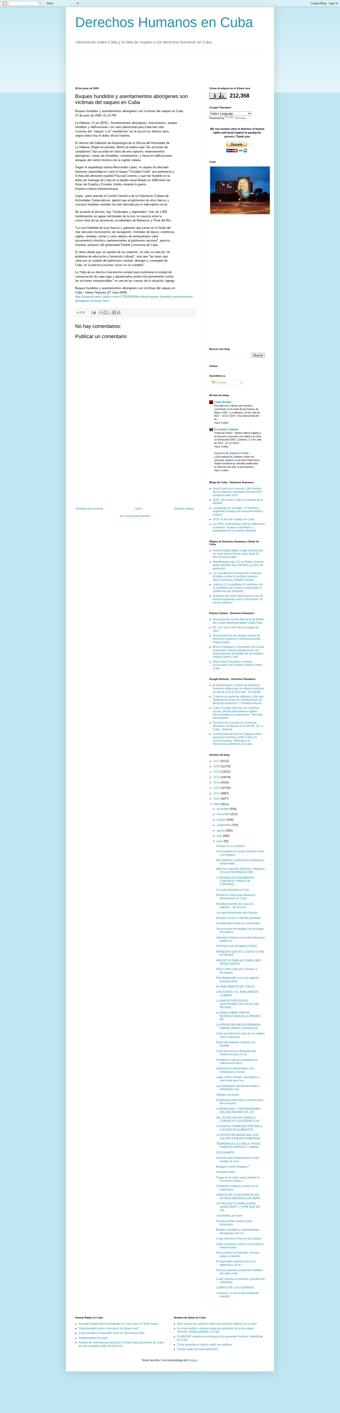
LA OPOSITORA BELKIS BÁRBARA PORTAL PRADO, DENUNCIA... (238, 1026)
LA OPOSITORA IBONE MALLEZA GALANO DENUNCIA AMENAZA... (239, 1136)
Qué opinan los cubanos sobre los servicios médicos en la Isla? (217, 1323)
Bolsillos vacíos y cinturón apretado (238, 918)
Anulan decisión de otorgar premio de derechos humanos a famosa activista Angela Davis (236, 639)
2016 (217, 766)
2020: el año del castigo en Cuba (233, 519)
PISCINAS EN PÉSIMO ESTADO (236, 946)
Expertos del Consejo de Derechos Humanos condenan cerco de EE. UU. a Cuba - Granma (238, 726)
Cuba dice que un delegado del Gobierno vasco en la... (236, 1052)
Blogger (193, 1360)
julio (220, 836)
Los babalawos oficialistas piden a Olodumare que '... (238, 1087)
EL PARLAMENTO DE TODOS (235, 986)
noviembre (224, 814)
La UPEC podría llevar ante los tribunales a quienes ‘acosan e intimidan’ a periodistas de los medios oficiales (239, 527)
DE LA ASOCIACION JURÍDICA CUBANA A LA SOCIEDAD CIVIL (238, 1119)
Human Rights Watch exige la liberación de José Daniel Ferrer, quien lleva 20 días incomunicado (238, 554)
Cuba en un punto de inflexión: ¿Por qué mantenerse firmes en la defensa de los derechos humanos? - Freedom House (238, 700)
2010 (217, 798)
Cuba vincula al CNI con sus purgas (238, 1238)
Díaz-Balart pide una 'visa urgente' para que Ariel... (237, 979)
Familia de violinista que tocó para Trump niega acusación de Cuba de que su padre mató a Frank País (121, 1344)
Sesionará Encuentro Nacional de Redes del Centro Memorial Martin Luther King (238, 621)
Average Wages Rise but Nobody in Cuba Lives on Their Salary (118, 1323)
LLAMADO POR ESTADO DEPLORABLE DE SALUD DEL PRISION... (238, 1004)
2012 (217, 787)
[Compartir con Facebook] (114, 312)
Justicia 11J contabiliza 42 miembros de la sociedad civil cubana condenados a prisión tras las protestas (238, 588)
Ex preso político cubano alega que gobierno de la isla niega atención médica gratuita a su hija (215, 1330)
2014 (217, 777)
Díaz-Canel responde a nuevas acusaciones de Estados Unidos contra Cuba (237, 665)
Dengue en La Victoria (230, 846)
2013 (217, 782)
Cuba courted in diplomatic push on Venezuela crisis (112, 1333)
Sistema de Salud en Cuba (231, 453)
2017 (217, 761)
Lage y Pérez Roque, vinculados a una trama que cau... (238, 1079)
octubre (222, 819)
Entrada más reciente (89, 508)
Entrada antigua (184, 508)
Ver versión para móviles (135, 516)
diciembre (223, 808)
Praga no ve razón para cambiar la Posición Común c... (238, 1179)
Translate (240, 118)
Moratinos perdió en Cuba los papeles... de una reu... (234, 905)
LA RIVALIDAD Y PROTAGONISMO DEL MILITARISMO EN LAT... (238, 1110)
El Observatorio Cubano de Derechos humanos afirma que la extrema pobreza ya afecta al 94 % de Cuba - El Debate (238, 689)
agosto (221, 830)
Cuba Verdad (222, 402)
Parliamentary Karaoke (93, 1338)
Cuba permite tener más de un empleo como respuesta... (240, 1035)
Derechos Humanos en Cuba (164, 22)
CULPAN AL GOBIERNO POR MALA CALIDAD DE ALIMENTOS (239, 1128)
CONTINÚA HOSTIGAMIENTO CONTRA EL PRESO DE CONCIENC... (235, 881)
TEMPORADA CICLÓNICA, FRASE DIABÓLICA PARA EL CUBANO (238, 1145)
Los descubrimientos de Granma (236, 912)
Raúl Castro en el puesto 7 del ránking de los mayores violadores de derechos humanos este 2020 (237, 492)
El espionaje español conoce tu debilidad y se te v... (236, 1263)
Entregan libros (225, 1172)
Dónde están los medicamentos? (198, 1349)
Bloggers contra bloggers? (233, 1166)
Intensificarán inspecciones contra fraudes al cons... (237, 1159)
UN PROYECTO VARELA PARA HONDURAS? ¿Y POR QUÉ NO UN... (238, 1207)
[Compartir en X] (110, 312)
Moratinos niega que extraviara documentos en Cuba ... (235, 896)
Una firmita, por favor (229, 1215)
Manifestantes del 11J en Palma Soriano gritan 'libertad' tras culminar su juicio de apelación (238, 565)
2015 (217, 771)
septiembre (224, 825)
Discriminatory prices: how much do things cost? (109, 1328)
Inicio (138, 508)
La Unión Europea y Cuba (232, 889)
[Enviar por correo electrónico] (101, 312)
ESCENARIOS (225, 1152)
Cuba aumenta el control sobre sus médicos (204, 1344)
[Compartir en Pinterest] (118, 312)
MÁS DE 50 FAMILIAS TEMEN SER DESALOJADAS (238, 962)
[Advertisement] (159, 68)
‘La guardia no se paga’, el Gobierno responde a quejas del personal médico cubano (238, 511)
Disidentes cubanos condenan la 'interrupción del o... (237, 1061)
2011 (217, 793)
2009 (217, 804)
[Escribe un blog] (105, 312)
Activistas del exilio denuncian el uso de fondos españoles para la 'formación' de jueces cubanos (238, 599)
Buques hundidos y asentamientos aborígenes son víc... (238, 1231)
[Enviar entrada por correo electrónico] (93, 312)
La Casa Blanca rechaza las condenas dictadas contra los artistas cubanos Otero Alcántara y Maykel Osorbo (237, 576)
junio (220, 841)
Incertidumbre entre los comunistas (238, 923)
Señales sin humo (227, 1094)
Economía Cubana (226, 429)
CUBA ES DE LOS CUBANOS (235, 1287)
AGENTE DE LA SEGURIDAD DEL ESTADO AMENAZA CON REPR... (239, 1196)
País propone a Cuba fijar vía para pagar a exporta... (237, 1254)
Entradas (221, 382)
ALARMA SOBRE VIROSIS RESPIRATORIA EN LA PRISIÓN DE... (238, 1016)
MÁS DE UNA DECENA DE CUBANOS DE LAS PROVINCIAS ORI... (240, 870)
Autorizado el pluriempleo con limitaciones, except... (235, 1070)
